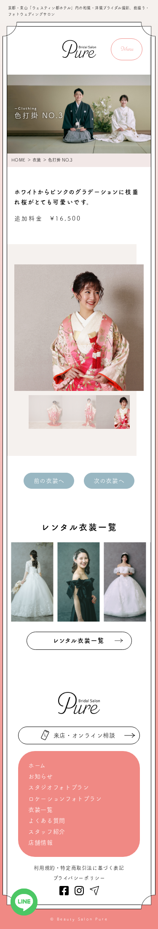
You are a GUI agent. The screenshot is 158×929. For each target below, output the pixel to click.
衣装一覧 (40, 810)
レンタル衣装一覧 (79, 641)
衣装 (36, 160)
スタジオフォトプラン (58, 787)
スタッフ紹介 (46, 832)
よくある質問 (46, 821)
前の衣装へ (49, 481)
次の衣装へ (109, 481)
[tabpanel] (79, 327)
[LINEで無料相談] (24, 902)
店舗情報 (40, 843)
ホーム (37, 765)
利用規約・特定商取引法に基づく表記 (79, 867)
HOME (18, 160)
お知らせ (40, 776)
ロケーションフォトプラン (65, 799)
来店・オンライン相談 (84, 735)
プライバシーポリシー (79, 878)
